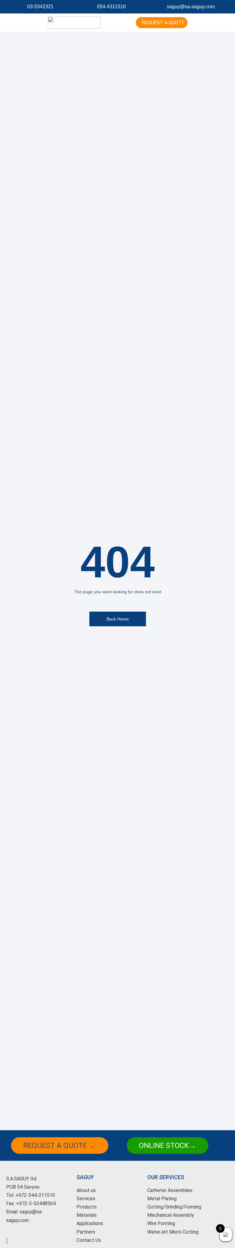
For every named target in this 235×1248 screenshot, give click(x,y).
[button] (117, 23)
